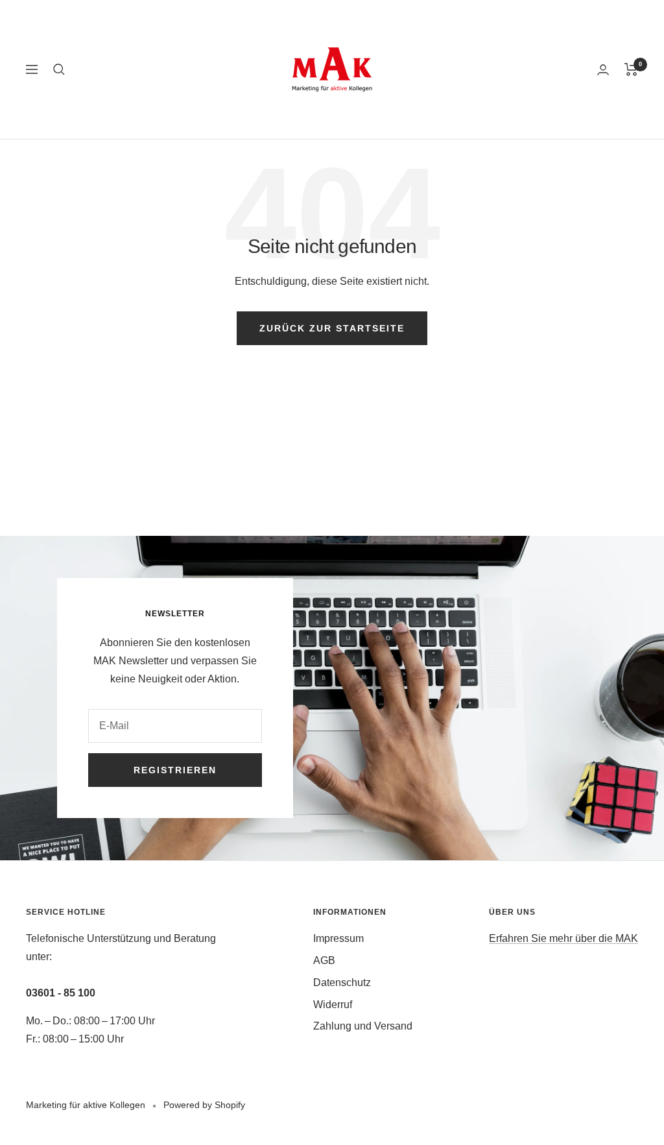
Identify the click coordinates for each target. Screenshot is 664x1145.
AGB (324, 960)
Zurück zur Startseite (332, 328)
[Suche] (59, 69)
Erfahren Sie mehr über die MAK (563, 938)
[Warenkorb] (631, 69)
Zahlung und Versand (362, 1025)
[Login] (603, 69)
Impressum (338, 938)
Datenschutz (342, 982)
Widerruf (332, 1004)
